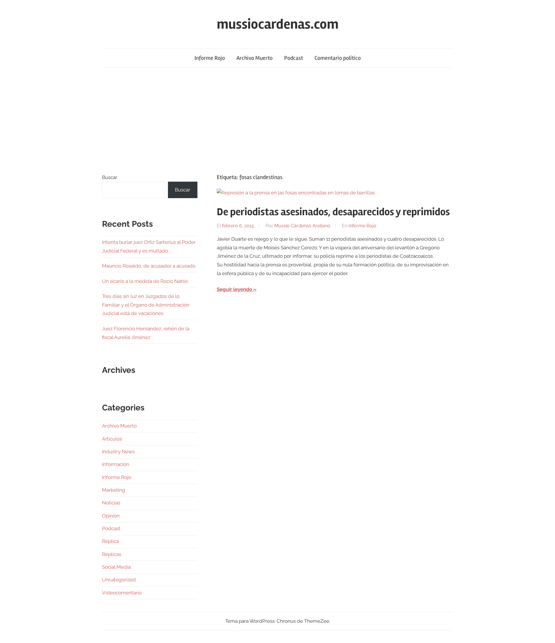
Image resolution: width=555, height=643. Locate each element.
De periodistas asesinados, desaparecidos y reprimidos (333, 212)
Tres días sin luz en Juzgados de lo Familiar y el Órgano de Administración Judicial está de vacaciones (145, 304)
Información (115, 464)
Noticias (111, 503)
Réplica (110, 541)
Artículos (112, 439)
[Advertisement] (277, 120)
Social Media (116, 567)
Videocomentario (122, 593)
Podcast (293, 58)
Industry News (118, 451)
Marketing (113, 490)
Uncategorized (119, 580)
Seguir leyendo (234, 289)
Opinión (111, 516)
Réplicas (111, 554)
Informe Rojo (210, 58)
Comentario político (337, 58)
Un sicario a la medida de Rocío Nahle (145, 281)
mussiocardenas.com (277, 24)
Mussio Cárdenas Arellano (302, 226)
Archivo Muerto (254, 58)
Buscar (109, 177)
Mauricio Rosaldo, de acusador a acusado (148, 266)
